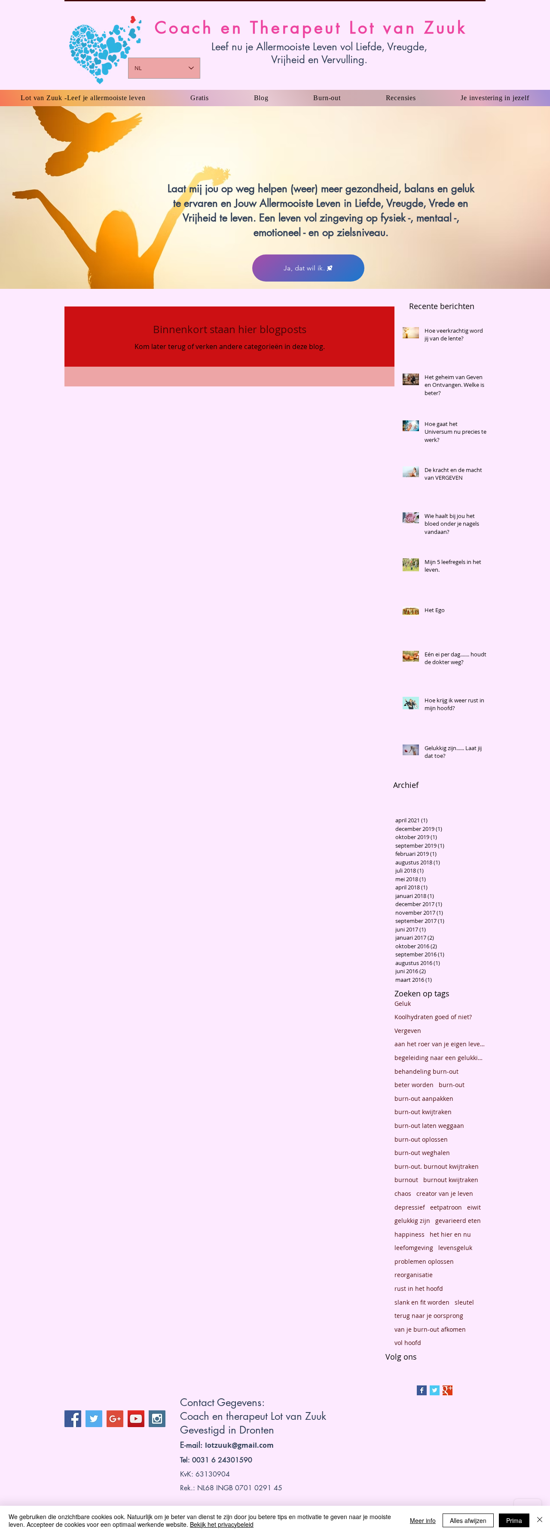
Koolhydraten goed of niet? (433, 1017)
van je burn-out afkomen (430, 1329)
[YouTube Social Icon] (136, 1418)
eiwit (474, 1207)
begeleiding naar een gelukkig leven (440, 1058)
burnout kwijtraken (450, 1180)
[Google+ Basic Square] (447, 1390)
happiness (409, 1234)
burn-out (451, 1085)
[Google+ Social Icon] (115, 1418)
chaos (402, 1193)
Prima (514, 1520)
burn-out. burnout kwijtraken (436, 1166)
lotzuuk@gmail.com (239, 1445)
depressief (409, 1207)
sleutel (464, 1302)
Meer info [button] (423, 1520)
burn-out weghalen (422, 1153)
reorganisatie (413, 1275)
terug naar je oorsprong (428, 1315)
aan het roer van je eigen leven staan (440, 1044)
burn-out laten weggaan (429, 1125)
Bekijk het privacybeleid (222, 1524)
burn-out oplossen (421, 1139)
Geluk (402, 1003)
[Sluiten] (540, 1520)
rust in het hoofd (418, 1288)
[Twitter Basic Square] (435, 1390)
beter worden (414, 1085)
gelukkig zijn (412, 1220)
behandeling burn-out (426, 1071)
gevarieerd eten (458, 1220)
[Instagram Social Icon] (157, 1418)
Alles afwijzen (468, 1520)
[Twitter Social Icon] (94, 1418)
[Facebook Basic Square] (422, 1390)
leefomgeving (413, 1248)
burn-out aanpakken (423, 1098)
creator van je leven (444, 1193)
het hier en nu (450, 1234)
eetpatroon (446, 1207)
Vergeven (407, 1030)
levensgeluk (455, 1248)
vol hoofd (407, 1343)
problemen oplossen (424, 1261)
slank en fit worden (421, 1302)
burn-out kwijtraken (423, 1112)
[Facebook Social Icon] (72, 1418)
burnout (406, 1180)
